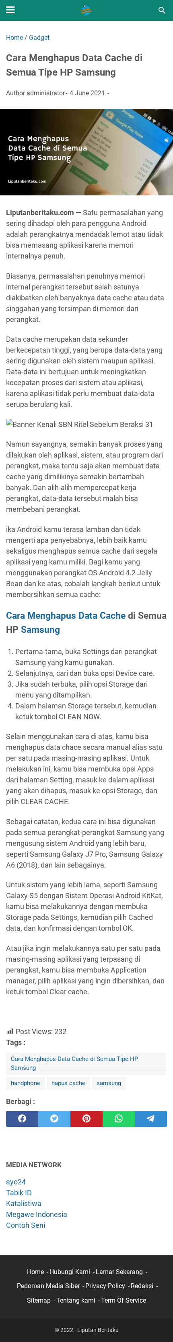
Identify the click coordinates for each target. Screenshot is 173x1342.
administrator (46, 93)
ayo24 (16, 1182)
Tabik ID (19, 1192)
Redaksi (142, 1286)
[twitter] (54, 1119)
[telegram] (151, 1119)
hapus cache (68, 1083)
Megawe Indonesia (36, 1214)
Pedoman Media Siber (48, 1286)
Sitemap (39, 1300)
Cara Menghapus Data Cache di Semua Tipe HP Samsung (74, 1063)
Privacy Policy (105, 1286)
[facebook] (22, 1119)
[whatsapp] (119, 1119)
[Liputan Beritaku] (86, 10)
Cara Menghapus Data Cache (66, 615)
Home (35, 1272)
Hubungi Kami (69, 1272)
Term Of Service (123, 1300)
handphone (25, 1083)
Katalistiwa (23, 1203)
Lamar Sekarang (119, 1272)
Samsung (40, 629)
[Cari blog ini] (162, 10)
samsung (109, 1083)
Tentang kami (75, 1300)
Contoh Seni (25, 1225)
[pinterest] (86, 1119)
